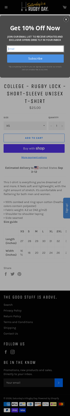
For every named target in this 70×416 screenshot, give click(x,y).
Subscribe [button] (35, 58)
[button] (66, 19)
